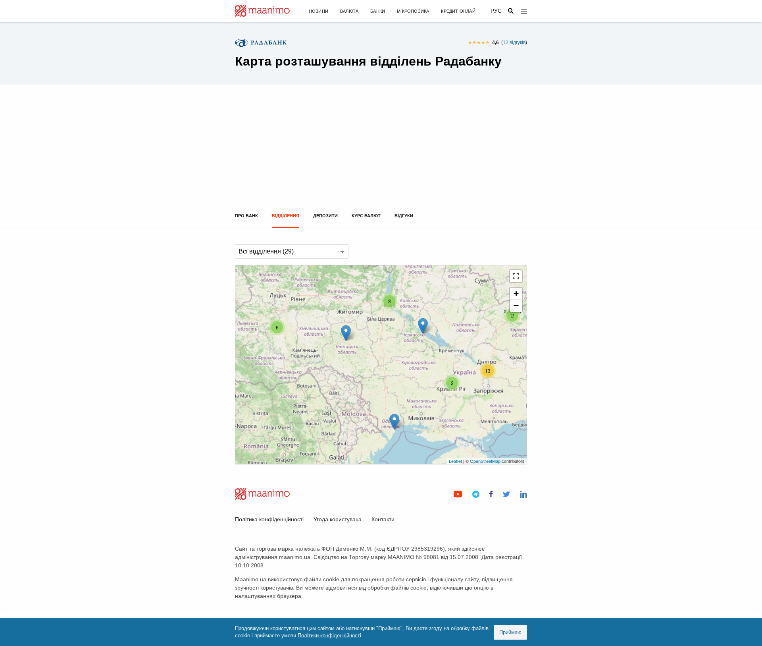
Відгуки (403, 215)
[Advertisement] (381, 153)
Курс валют (366, 215)
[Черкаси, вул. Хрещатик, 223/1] (423, 326)
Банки (377, 11)
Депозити (325, 215)
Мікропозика (413, 11)
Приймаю (510, 632)
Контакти (382, 519)
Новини (318, 11)
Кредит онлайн (460, 11)
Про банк (246, 215)
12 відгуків (514, 42)
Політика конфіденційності (269, 519)
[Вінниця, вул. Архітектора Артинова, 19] (346, 333)
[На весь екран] (516, 276)
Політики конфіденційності (329, 635)
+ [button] (516, 293)
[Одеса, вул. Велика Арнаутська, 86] (394, 422)
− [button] (516, 306)
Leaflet (455, 461)
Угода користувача (338, 519)
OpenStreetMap (485, 461)
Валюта (349, 11)
